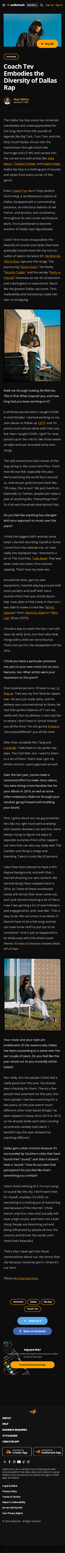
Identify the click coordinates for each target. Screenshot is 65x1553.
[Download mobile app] (17, 1452)
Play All (49, 44)
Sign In (59, 5)
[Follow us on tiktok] (23, 1462)
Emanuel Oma (28, 1278)
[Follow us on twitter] (4, 1462)
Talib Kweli (39, 558)
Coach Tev (20, 191)
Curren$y (10, 748)
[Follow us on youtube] (19, 1462)
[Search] (41, 5)
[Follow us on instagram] (14, 1462)
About (6, 1418)
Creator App (10, 1441)
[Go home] (15, 5)
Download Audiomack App (32, 1364)
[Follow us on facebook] (9, 1462)
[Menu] (4, 5)
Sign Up (49, 5)
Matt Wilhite (21, 99)
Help (5, 1424)
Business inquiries (14, 1429)
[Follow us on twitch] (28, 1462)
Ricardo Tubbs (15, 272)
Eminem (53, 726)
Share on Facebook (34, 1331)
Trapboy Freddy (24, 164)
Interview (11, 56)
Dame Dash (29, 267)
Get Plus (32, 5)
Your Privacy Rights (12, 1513)
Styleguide (9, 1435)
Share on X (35, 1321)
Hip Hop (48, 1301)
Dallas (33, 1301)
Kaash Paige (51, 164)
